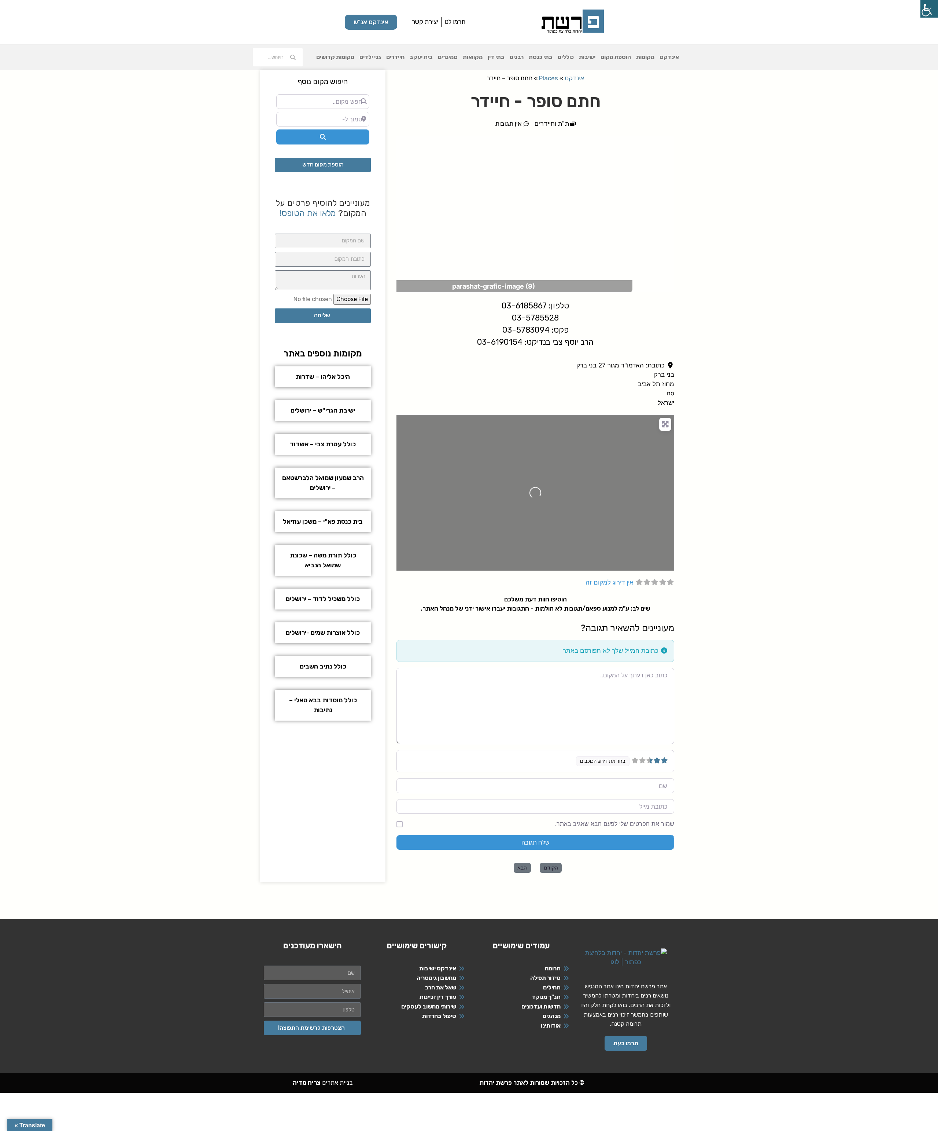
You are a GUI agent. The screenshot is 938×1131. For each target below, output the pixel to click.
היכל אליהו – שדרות (323, 377)
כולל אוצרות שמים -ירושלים (323, 633)
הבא (522, 867)
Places (548, 78)
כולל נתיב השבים (323, 666)
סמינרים (448, 57)
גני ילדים (370, 57)
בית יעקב (421, 57)
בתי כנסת (541, 57)
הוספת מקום (616, 57)
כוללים (566, 57)
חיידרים (395, 57)
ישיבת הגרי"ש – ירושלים (323, 410)
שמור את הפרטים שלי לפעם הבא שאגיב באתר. (614, 824)
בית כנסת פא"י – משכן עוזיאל (323, 521)
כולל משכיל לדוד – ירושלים (323, 599)
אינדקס (669, 57)
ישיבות (587, 57)
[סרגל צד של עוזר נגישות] (929, 9)
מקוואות (473, 57)
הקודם (551, 867)
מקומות (645, 57)
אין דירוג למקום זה (610, 582)
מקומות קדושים (335, 57)
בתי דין (496, 57)
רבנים (517, 57)
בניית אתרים (323, 1082)
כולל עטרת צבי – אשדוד (323, 444)
